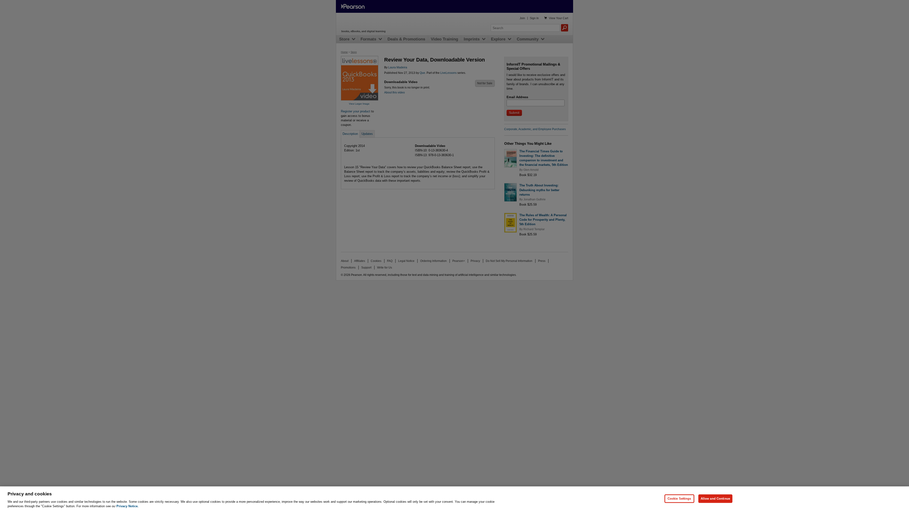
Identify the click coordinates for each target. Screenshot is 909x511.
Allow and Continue (715, 498)
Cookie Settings (679, 498)
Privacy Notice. (127, 506)
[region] (454, 498)
